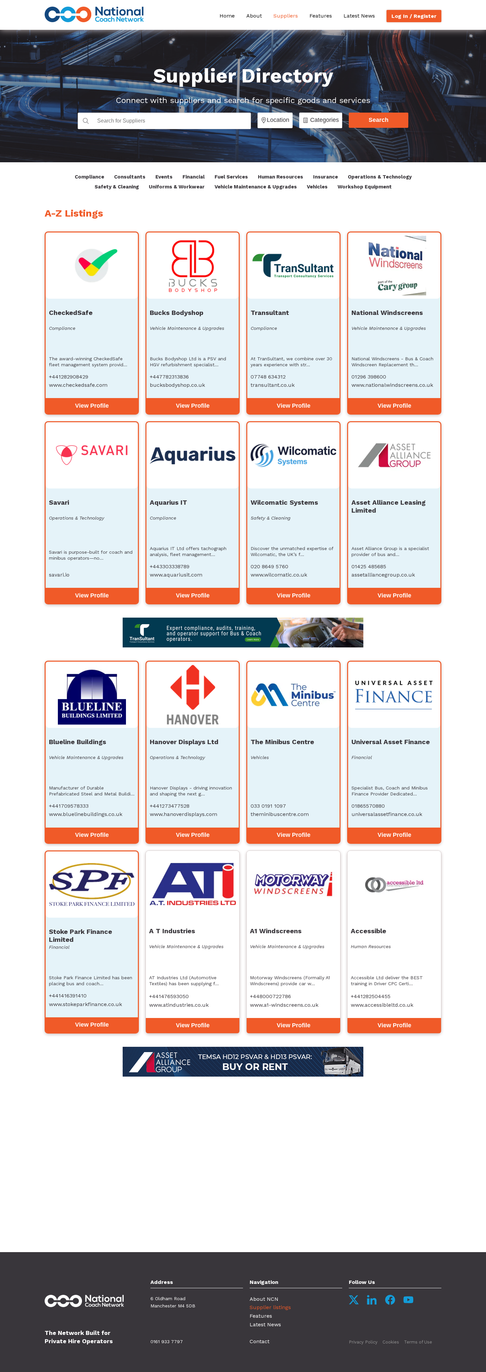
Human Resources (280, 177)
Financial (193, 177)
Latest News (359, 16)
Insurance (325, 177)
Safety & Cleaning (117, 187)
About (254, 16)
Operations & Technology (380, 177)
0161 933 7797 (166, 1341)
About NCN (264, 1299)
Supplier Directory (243, 75)
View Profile (92, 405)
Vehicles (317, 187)
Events (164, 177)
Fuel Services (231, 177)
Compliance (89, 177)
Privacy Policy (363, 1342)
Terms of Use (418, 1342)
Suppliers (285, 16)
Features (320, 16)
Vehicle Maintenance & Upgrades (256, 187)
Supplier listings (270, 1307)
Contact (259, 1341)
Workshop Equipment (365, 187)
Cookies (391, 1342)
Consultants (129, 177)
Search (378, 120)
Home (227, 16)
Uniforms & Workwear (177, 187)
